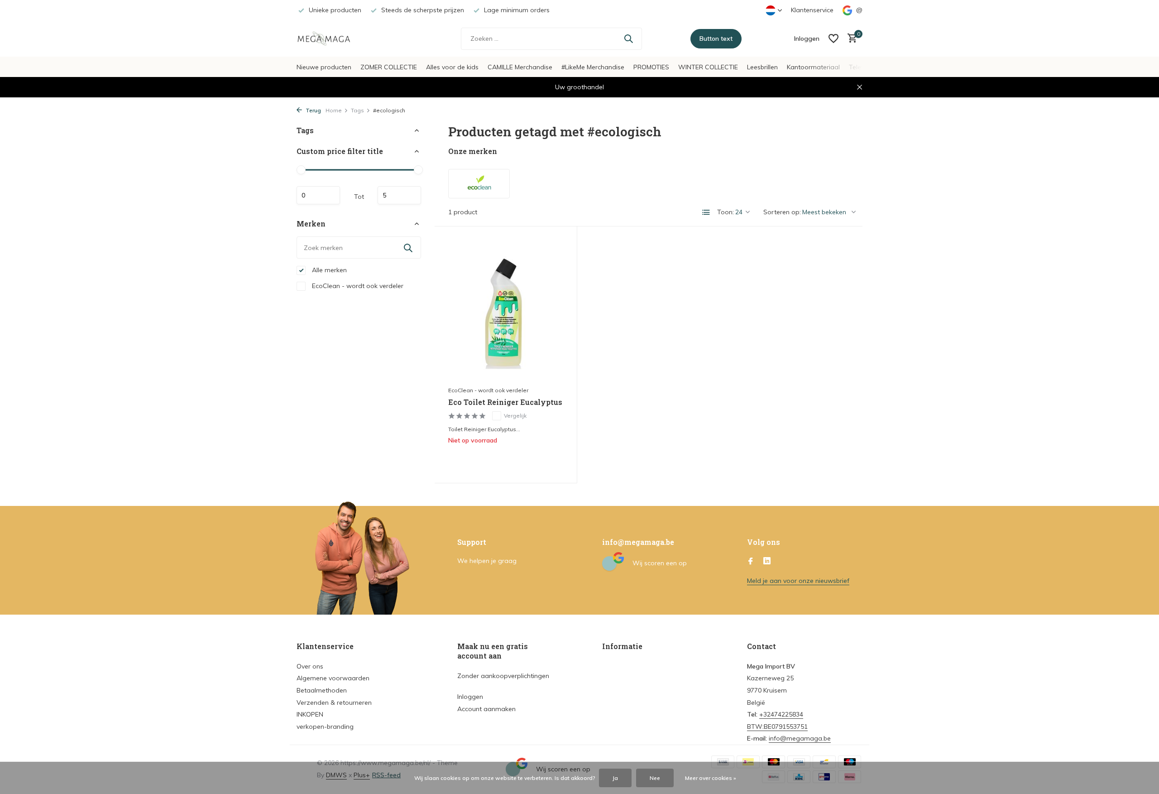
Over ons (310, 666)
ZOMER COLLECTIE (388, 67)
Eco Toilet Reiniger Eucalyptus (505, 402)
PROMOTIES (651, 67)
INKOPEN (310, 714)
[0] (850, 38)
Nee (655, 778)
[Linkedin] (767, 561)
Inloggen (470, 697)
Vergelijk (515, 415)
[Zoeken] (628, 38)
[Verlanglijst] (833, 38)
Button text (716, 38)
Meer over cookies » (710, 778)
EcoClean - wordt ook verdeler (356, 286)
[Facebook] (750, 561)
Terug (312, 110)
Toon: (725, 212)
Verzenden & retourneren (334, 702)
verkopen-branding (325, 726)
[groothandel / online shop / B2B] (330, 38)
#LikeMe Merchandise (592, 67)
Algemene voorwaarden (333, 678)
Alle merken (328, 270)
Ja (615, 778)
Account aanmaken (486, 709)
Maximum (399, 195)
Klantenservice (812, 10)
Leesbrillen (762, 67)
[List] (706, 212)
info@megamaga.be (800, 738)
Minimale (318, 195)
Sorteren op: (782, 212)
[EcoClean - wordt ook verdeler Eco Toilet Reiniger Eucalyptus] (505, 310)
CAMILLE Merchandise (520, 67)
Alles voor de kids (452, 67)
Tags (357, 110)
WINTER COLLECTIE (708, 67)
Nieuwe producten (324, 67)
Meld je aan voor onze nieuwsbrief (798, 581)
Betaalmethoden (322, 690)
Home (334, 110)
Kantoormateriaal (813, 67)
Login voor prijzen (505, 459)
